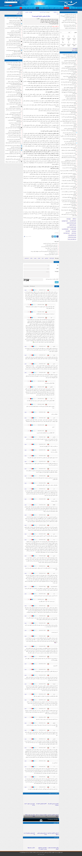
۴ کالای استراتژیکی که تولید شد (71, 56)
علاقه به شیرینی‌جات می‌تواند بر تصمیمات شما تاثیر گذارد (69, 103)
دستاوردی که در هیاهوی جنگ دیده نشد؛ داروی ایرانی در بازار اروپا (69, 74)
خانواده (39, 263)
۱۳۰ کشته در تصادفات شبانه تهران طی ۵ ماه (69, 155)
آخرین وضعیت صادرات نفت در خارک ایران (14, 74)
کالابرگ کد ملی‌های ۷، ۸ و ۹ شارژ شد (15, 123)
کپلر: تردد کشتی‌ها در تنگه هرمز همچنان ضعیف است (14, 143)
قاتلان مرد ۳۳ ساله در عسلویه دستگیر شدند (69, 89)
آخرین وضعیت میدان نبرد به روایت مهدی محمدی (13, 145)
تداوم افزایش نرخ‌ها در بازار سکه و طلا (70, 25)
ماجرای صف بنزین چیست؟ (53, 825)
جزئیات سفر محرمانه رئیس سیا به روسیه (14, 132)
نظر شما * (56, 277)
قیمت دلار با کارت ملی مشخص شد (70, 14)
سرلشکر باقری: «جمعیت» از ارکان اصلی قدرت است (49, 252)
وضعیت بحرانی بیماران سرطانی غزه (15, 102)
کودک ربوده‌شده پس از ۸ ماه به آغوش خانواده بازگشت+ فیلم (69, 215)
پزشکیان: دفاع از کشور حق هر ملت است (14, 94)
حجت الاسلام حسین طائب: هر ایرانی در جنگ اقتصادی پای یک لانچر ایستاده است (14, 84)
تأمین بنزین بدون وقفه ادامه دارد (15, 67)
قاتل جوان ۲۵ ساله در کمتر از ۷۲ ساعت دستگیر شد (69, 189)
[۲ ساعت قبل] (41, 815)
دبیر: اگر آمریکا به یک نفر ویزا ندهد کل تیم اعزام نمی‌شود (13, 29)
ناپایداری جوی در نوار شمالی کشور (70, 96)
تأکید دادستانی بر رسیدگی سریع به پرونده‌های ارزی (69, 58)
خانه (76, 8)
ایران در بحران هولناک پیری (53, 258)
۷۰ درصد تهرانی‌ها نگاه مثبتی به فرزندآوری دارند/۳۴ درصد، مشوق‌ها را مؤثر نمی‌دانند (44, 256)
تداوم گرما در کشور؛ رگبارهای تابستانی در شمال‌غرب (70, 123)
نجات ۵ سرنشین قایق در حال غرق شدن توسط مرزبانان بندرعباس (69, 210)
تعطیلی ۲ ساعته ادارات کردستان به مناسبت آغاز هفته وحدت (69, 126)
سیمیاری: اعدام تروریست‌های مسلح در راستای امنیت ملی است (14, 45)
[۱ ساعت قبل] (53, 815)
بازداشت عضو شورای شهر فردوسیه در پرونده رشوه (69, 154)
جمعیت (35, 263)
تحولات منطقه (66, 8)
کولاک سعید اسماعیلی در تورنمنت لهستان (14, 26)
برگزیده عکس (56, 843)
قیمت (76, 12)
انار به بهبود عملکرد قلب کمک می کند (70, 141)
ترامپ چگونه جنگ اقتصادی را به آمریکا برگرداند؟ (13, 133)
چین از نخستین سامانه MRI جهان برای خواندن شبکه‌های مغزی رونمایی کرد (69, 68)
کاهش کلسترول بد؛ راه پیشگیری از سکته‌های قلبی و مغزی (69, 187)
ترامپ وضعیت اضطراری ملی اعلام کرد (15, 141)
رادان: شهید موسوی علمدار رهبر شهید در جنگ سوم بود (69, 85)
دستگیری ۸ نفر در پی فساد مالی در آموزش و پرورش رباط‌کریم (69, 178)
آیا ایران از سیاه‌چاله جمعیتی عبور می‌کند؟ (51, 260)
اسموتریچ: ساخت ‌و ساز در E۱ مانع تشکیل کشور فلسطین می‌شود (14, 92)
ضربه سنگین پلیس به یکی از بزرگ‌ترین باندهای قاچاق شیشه (69, 71)
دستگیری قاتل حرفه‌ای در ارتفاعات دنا (70, 95)
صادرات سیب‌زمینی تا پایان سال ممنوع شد (69, 54)
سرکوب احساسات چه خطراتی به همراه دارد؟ (69, 163)
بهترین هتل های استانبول (71, 223)
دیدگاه (27, 8)
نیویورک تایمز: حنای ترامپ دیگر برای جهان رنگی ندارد (14, 57)
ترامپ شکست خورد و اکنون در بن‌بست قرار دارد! (13, 150)
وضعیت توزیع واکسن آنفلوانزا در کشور (70, 87)
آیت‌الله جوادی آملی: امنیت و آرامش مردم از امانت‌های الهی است (69, 202)
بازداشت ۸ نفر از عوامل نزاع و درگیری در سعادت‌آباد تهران (70, 205)
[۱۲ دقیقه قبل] (41, 804)
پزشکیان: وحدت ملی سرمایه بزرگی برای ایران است (14, 97)
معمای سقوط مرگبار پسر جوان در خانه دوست (69, 105)
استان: (75, 32)
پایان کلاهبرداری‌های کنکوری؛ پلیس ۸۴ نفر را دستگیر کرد (69, 117)
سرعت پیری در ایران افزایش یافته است (51, 250)
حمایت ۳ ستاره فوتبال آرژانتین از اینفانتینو (14, 99)
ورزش (62, 8)
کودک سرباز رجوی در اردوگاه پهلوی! (15, 35)
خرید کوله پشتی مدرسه (72, 239)
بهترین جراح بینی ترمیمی (71, 227)
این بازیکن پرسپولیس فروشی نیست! (42, 839)
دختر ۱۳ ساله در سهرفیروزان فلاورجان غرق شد (68, 161)
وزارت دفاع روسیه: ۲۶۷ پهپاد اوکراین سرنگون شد (13, 114)
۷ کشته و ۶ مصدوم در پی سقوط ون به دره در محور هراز (69, 192)
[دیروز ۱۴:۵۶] (29, 833)
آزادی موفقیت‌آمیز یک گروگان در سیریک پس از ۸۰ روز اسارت (69, 130)
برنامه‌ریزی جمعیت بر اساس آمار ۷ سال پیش (50, 248)
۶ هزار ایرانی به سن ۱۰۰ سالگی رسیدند (51, 253)
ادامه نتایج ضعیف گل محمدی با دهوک (15, 40)
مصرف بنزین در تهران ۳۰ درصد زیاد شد (29, 809)
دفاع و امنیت (52, 8)
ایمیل (57, 273)
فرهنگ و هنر (41, 8)
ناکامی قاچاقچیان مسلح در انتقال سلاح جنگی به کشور (69, 145)
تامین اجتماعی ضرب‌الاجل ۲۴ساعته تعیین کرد (68, 200)
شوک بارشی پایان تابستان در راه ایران (70, 128)
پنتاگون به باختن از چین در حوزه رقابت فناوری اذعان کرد (69, 64)
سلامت (31, 263)
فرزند (42, 263)
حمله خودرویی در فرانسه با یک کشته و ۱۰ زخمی (13, 108)
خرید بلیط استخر (66, 233)
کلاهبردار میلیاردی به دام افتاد (71, 98)
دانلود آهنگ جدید (73, 221)
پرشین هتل (74, 231)
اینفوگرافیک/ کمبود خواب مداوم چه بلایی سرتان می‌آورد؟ (14, 128)
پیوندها (23, 8)
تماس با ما (10, 0)
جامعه (37, 8)
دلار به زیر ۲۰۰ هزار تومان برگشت (70, 19)
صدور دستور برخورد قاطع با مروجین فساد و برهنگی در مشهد (69, 198)
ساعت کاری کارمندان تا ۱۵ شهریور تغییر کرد (69, 119)
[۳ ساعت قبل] (29, 804)
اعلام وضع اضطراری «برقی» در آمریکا (15, 130)
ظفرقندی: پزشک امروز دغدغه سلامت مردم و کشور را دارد (69, 195)
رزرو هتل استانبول (73, 225)
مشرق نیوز (68, 3)
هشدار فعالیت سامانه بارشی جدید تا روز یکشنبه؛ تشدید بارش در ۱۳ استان (68, 80)
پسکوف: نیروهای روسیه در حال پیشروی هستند (13, 62)
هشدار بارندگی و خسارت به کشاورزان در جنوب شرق (69, 184)
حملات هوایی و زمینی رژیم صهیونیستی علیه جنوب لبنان (13, 154)
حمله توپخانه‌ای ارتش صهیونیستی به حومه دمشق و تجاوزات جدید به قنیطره (14, 118)
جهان (70, 8)
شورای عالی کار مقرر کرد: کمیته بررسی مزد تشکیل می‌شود (69, 168)
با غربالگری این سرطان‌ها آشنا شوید (70, 66)
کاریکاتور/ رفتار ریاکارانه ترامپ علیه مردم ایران (13, 41)
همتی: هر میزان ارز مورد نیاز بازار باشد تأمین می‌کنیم (14, 76)
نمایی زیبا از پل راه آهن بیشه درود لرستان (69, 132)
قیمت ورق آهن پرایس (72, 235)
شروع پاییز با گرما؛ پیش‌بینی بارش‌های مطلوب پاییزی (69, 158)
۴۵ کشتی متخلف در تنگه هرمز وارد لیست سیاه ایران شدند (69, 148)
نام (57, 270)
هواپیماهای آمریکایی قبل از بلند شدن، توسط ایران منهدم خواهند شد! (14, 24)
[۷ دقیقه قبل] (53, 804)
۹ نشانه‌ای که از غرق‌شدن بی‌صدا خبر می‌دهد (68, 62)
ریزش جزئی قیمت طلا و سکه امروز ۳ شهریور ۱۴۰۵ (69, 23)
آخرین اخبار (20, 60)
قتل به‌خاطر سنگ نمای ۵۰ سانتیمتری (70, 60)
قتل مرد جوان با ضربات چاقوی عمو (70, 134)
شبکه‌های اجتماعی (57, 8)
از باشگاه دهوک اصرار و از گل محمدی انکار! (14, 32)
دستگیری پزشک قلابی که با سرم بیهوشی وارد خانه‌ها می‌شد (69, 93)
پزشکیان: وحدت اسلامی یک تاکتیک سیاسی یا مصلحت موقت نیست (14, 90)
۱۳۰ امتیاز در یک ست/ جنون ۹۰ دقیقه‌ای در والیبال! (14, 69)
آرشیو (14, 0)
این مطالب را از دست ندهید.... (53, 799)
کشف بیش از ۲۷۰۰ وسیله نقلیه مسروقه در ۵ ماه (68, 121)
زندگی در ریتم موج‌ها (31, 853)
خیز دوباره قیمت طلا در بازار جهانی (70, 28)
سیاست (73, 8)
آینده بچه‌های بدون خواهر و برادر (52, 255)
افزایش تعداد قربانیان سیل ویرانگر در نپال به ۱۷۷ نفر (14, 72)
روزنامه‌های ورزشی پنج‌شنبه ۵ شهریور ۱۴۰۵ (14, 148)
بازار (20, 8)
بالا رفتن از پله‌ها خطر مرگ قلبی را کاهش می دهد (69, 100)
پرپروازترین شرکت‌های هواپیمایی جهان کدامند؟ (13, 54)
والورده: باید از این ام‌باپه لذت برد (15, 112)
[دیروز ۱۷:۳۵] (41, 833)
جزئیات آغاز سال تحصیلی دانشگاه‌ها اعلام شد (68, 90)
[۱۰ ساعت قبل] (29, 848)
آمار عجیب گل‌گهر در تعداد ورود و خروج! (53, 839)
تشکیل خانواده (52, 263)
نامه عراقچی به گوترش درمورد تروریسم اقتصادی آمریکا (14, 38)
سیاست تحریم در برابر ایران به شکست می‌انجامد (13, 161)
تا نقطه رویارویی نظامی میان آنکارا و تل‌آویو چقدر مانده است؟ (14, 159)
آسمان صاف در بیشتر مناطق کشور (70, 160)
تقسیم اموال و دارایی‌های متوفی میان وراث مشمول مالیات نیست (70, 139)
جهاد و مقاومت (46, 8)
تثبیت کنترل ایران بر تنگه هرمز (16, 147)
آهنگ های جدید (73, 229)
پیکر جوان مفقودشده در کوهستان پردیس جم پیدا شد (68, 171)
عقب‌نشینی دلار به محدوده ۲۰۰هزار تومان (69, 20)
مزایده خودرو (74, 233)
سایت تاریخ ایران (65, 221)
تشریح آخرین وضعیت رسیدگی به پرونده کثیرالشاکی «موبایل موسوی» (70, 77)
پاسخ (25, 295)
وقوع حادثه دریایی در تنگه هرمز (16, 31)
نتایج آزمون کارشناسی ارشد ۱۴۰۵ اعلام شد (69, 109)
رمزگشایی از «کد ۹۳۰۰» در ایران (15, 126)
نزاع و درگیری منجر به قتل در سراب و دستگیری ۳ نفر (68, 136)
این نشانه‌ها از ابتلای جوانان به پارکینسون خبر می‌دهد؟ (69, 165)
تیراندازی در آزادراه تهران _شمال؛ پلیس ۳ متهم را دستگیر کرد (69, 174)
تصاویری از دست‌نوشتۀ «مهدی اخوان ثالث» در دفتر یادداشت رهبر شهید (14, 51)
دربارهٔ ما (6, 0)
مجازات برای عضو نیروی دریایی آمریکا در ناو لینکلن (14, 48)
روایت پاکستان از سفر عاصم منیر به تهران (14, 86)
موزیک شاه (69, 219)
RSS (17, 0)
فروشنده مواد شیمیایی (72, 237)
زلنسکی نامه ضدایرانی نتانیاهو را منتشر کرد (14, 34)
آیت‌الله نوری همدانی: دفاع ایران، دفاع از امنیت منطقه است (14, 79)
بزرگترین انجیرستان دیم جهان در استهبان (53, 853)
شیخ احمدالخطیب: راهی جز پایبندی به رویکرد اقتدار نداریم (14, 104)
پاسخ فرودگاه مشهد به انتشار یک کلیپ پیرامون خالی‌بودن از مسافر (69, 112)
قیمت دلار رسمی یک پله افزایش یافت (70, 26)
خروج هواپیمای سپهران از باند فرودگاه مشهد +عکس (69, 107)
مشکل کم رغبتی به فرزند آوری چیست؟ (41, 16)
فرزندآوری (46, 263)
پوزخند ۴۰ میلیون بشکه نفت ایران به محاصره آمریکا (14, 18)
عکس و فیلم (30, 8)
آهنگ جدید (68, 231)
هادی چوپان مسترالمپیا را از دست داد (29, 839)
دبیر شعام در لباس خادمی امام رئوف (15, 20)
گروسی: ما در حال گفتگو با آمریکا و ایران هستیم (13, 87)
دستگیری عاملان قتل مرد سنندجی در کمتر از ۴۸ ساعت (69, 115)
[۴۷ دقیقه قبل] (53, 848)
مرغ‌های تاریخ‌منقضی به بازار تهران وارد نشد (69, 176)
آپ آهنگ (74, 219)
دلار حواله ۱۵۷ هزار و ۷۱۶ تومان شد (70, 17)
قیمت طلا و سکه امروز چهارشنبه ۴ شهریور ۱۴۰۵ (68, 16)
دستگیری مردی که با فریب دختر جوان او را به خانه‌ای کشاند (69, 208)
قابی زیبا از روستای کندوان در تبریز (70, 143)
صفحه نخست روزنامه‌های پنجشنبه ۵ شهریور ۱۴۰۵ (42, 853)
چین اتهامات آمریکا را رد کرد (16, 115)
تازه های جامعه (74, 52)
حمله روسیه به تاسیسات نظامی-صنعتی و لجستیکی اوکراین (15, 121)
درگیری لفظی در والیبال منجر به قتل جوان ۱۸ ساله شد (69, 181)
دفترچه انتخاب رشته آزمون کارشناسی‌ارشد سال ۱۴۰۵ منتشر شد (69, 82)
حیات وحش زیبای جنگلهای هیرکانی (15, 106)
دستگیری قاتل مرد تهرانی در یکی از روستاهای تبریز (69, 151)
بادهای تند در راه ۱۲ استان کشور (71, 212)
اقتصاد (34, 8)
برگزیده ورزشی (56, 828)
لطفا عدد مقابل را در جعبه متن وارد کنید (52, 284)
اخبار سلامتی (27, 263)
